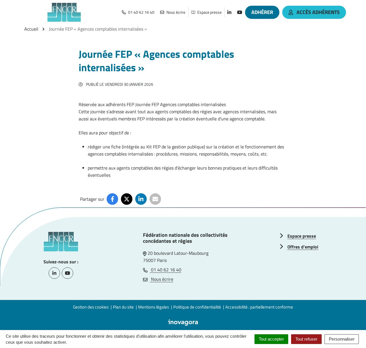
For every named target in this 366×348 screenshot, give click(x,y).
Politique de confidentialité (197, 307)
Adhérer (262, 12)
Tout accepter (271, 339)
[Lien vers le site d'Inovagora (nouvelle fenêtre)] (183, 322)
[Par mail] (155, 199)
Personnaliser (342, 339)
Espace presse (301, 235)
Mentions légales (153, 307)
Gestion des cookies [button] (91, 307)
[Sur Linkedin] (141, 199)
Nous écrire (161, 279)
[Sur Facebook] (112, 199)
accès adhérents (318, 12)
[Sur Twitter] (126, 199)
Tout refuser (306, 339)
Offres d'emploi (302, 246)
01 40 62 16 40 (165, 269)
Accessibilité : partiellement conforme (259, 307)
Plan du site (123, 307)
